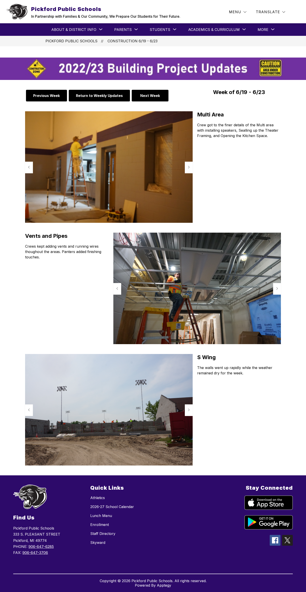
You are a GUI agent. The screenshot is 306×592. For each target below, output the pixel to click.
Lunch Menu (101, 515)
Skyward (97, 542)
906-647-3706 (35, 552)
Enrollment (99, 524)
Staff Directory (102, 533)
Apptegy (164, 585)
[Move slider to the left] (29, 167)
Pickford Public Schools (71, 41)
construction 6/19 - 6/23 (132, 41)
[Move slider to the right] (189, 167)
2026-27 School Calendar (112, 506)
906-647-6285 (41, 546)
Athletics (97, 497)
